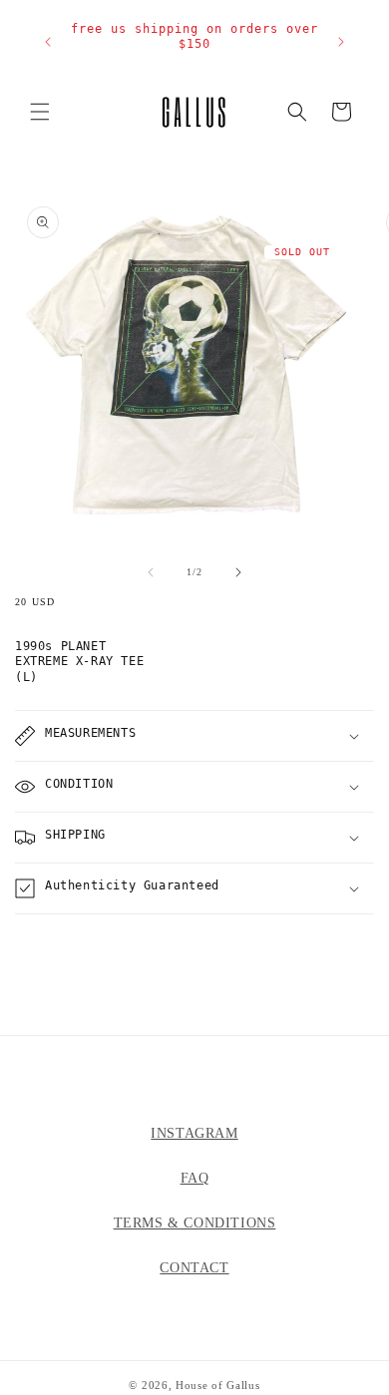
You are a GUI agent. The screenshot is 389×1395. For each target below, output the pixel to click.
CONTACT (194, 1267)
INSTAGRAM (194, 1133)
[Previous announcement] (48, 42)
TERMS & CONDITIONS (195, 1223)
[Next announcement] (340, 42)
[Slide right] (238, 572)
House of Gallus (218, 1385)
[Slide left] (151, 572)
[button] (40, 112)
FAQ (195, 1178)
